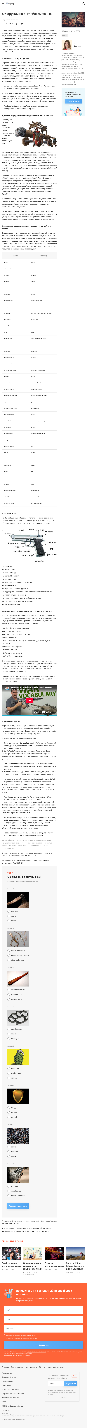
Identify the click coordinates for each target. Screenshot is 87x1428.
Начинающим (7, 1381)
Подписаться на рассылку (73, 102)
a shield (14, 1112)
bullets (13, 1147)
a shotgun (14, 1186)
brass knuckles (16, 1029)
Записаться (43, 1345)
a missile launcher (18, 1196)
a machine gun (16, 1191)
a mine (13, 921)
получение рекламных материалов (26, 1338)
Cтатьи (13, 1270)
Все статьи (6, 1385)
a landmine (15, 1068)
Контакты (5, 1410)
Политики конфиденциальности (22, 1353)
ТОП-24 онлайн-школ (10, 1389)
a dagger (14, 1107)
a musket (14, 911)
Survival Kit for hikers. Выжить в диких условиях (75, 1266)
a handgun (15, 1039)
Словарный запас (28, 1274)
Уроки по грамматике (10, 1398)
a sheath (14, 1117)
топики (64, 36)
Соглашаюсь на (21, 1335)
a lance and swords (18, 950)
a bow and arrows (17, 960)
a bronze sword (16, 999)
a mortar (14, 1034)
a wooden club (16, 994)
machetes (14, 1152)
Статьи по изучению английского (24, 1367)
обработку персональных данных (26, 1335)
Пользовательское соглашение (36, 1352)
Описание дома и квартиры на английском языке (32, 1266)
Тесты (4, 1402)
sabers (13, 1156)
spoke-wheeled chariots (20, 955)
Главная (5, 1367)
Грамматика (7, 1373)
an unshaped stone (18, 990)
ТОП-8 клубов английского (12, 1406)
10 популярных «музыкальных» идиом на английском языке (27, 1228)
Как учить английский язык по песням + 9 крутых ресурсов (26, 1231)
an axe (13, 916)
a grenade (14, 1078)
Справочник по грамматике (13, 1394)
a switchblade (16, 1073)
